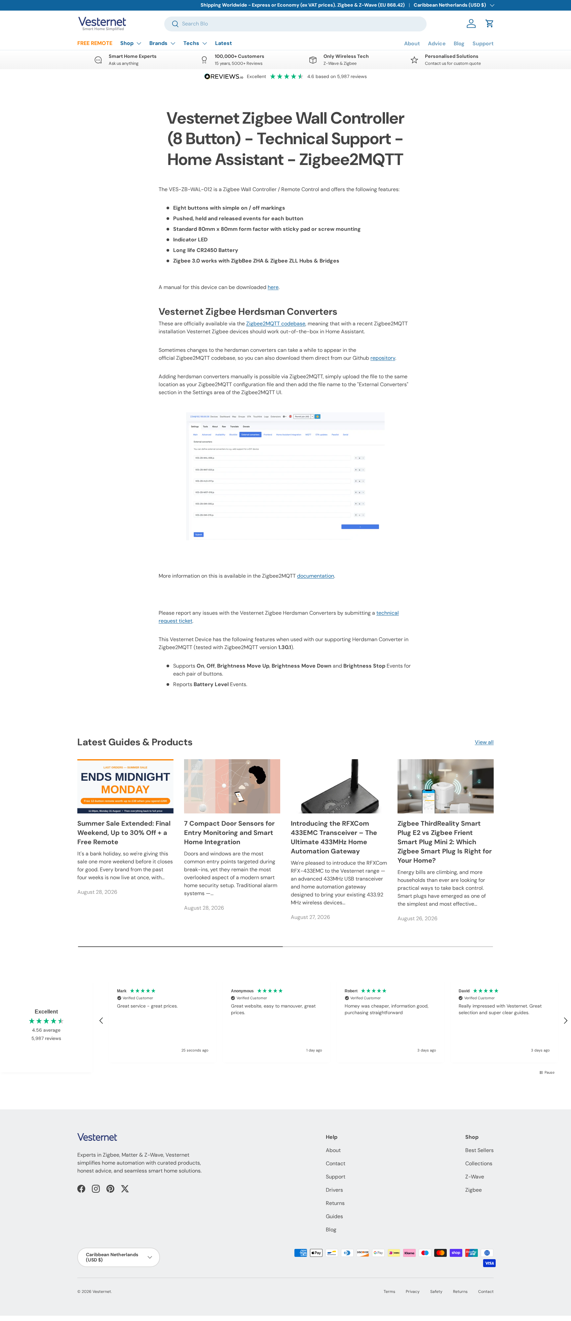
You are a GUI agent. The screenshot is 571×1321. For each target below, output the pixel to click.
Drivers (334, 1189)
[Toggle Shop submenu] (139, 43)
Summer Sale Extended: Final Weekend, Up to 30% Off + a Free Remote (124, 832)
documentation (315, 575)
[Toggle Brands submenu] (173, 43)
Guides (334, 1216)
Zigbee (473, 1189)
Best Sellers (479, 1150)
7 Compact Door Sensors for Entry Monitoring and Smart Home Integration (229, 832)
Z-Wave (474, 1176)
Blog (459, 43)
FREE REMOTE (94, 43)
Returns (335, 1203)
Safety (436, 1291)
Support (483, 43)
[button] (489, 23)
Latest (223, 43)
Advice (437, 43)
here (273, 287)
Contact (335, 1163)
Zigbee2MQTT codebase (275, 323)
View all (484, 742)
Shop (126, 43)
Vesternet (102, 1291)
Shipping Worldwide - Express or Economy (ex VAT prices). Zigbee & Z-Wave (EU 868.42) (303, 5)
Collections (478, 1163)
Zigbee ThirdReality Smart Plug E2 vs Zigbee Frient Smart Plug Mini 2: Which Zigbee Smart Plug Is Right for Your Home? (445, 842)
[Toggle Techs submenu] (205, 43)
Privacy (413, 1291)
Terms (389, 1291)
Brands (158, 43)
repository (382, 357)
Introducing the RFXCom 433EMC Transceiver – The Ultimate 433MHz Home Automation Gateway (334, 837)
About (412, 43)
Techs (191, 43)
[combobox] (295, 23)
